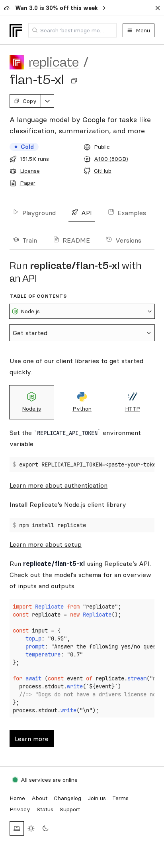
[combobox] (72, 30)
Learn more (32, 739)
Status (45, 809)
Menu (143, 30)
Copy (30, 101)
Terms (120, 798)
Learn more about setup (46, 544)
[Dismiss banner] (157, 8)
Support (70, 809)
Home (17, 798)
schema (89, 575)
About (39, 798)
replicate (54, 62)
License (30, 170)
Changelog (67, 798)
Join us (97, 798)
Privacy (20, 809)
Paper (27, 182)
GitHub (102, 170)
